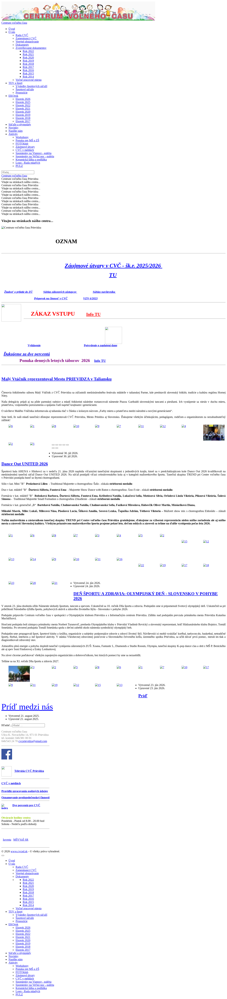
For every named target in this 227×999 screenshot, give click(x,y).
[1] (32, 426)
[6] (11, 426)
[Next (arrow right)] (56, 448)
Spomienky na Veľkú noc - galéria (35, 156)
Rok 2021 (28, 54)
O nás (12, 31)
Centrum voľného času (14, 22)
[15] (184, 541)
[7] (119, 426)
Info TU (93, 314)
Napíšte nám (16, 130)
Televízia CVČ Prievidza (29, 770)
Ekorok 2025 (23, 102)
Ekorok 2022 (23, 105)
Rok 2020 (28, 57)
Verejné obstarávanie (27, 41)
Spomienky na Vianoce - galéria (33, 153)
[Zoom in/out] (67, 444)
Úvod (12, 28)
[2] (11, 443)
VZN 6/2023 (90, 298)
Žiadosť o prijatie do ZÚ (18, 291)
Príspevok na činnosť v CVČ (51, 298)
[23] (11, 582)
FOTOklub (22, 143)
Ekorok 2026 (23, 98)
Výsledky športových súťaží (31, 86)
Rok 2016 (28, 70)
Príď (142, 695)
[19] (163, 565)
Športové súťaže (25, 89)
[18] (206, 565)
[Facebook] (6, 758)
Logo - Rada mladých (28, 162)
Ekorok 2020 (23, 111)
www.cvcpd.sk (19, 851)
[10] (76, 426)
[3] (214, 439)
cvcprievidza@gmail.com (32, 741)
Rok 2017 (28, 67)
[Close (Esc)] (53, 444)
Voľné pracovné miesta (28, 79)
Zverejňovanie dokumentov (31, 47)
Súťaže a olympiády (20, 124)
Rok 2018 (28, 63)
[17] (184, 565)
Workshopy (22, 137)
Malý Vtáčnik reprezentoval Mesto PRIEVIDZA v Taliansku (56, 379)
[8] (54, 426)
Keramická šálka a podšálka (31, 159)
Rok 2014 (28, 76)
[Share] (56, 444)
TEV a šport (15, 83)
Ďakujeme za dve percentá (27, 354)
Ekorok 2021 (23, 108)
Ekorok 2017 (23, 121)
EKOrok (13, 95)
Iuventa (7, 839)
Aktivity (13, 134)
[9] (97, 426)
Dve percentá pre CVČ (26, 805)
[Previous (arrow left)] (53, 448)
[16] (119, 559)
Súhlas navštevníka (104, 291)
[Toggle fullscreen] (63, 444)
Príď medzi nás (27, 706)
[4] (184, 426)
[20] (33, 582)
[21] (54, 582)
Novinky (13, 127)
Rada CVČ (22, 35)
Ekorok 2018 (23, 118)
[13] (11, 559)
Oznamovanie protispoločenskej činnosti (25, 797)
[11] (141, 426)
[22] (141, 565)
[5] (32, 443)
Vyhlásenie (34, 345)
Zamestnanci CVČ (26, 38)
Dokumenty (22, 44)
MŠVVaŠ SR (20, 839)
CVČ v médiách (25, 149)
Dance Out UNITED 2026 (24, 463)
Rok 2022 (28, 51)
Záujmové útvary (25, 146)
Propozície (21, 92)
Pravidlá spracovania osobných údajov (24, 791)
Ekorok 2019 (23, 114)
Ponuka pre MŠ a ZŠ (27, 140)
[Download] (60, 444)
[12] (163, 426)
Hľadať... (6, 725)
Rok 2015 (28, 73)
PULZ (19, 165)
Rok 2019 (28, 60)
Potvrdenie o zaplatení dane (100, 345)
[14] (33, 559)
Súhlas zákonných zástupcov (60, 291)
